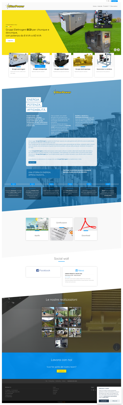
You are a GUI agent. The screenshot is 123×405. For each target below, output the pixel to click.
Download (55, 392)
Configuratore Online (40, 66)
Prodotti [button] (105, 6)
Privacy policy (51, 380)
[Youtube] (108, 1)
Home (94, 6)
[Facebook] (106, 1)
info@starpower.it (8, 395)
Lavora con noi (56, 388)
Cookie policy (58, 380)
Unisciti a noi (61, 371)
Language (114, 1)
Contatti (54, 393)
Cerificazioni (55, 390)
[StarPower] (14, 6)
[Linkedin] (110, 1)
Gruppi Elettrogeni (41, 141)
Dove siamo (113, 6)
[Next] (118, 49)
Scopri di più (32, 162)
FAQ (46, 380)
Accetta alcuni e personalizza (110, 396)
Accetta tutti (103, 400)
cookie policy (105, 397)
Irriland (54, 387)
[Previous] (115, 49)
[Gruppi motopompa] (40, 59)
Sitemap (63, 380)
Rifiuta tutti (115, 400)
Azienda (100, 6)
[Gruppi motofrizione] (61, 60)
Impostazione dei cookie (72, 380)
